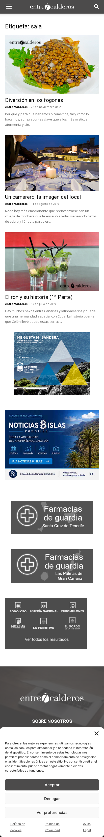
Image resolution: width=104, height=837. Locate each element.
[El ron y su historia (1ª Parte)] (52, 261)
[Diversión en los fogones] (52, 64)
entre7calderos (16, 107)
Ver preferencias (52, 812)
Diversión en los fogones (34, 100)
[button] (96, 733)
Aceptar (52, 784)
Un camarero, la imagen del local (43, 197)
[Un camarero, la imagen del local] (52, 163)
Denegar (52, 798)
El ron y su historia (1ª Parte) (38, 297)
